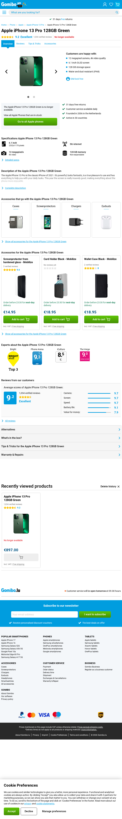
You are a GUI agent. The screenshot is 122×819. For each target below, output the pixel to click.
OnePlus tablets (91, 651)
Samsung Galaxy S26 (10, 646)
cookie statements (45, 803)
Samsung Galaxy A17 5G (12, 657)
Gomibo (5, 690)
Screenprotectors (8, 670)
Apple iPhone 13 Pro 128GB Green (62, 25)
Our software (6, 696)
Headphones (6, 678)
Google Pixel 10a (8, 651)
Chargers (5, 672)
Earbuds (4, 675)
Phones (47, 636)
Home (4, 25)
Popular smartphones (14, 636)
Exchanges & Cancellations (54, 678)
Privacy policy (7, 699)
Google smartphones (52, 651)
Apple (20, 25)
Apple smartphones (51, 640)
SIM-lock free (77, 79)
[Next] (56, 71)
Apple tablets (90, 640)
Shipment (47, 675)
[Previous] (6, 71)
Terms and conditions (79, 735)
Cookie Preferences (59, 735)
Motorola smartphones (53, 649)
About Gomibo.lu (22, 735)
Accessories (8, 663)
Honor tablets (91, 649)
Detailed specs (12, 160)
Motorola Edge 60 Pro (10, 654)
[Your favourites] (111, 4)
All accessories (7, 684)
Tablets (89, 636)
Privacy (36, 735)
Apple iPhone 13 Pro (35, 25)
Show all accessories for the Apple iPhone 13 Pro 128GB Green (35, 241)
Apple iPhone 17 (8, 640)
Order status (48, 670)
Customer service (53, 663)
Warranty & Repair (50, 681)
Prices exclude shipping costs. (90, 727)
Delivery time (48, 672)
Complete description (15, 188)
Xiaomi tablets (91, 646)
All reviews (10, 421)
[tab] (28, 97)
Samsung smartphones (53, 643)
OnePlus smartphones (52, 646)
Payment (47, 667)
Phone (12, 25)
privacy (27, 803)
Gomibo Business (92, 667)
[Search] (116, 12)
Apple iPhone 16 (8, 643)
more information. (89, 730)
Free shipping (18, 326)
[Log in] (105, 4)
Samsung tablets (92, 643)
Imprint (45, 735)
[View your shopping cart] (117, 4)
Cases (4, 667)
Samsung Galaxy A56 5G (12, 649)
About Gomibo (7, 693)
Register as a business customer (98, 670)
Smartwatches (7, 681)
